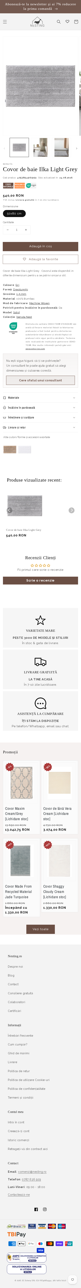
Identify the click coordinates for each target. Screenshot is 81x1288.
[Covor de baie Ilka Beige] (10, 457)
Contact (13, 984)
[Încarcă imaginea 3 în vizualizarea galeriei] (61, 147)
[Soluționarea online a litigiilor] (26, 1273)
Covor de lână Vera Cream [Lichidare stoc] (57, 813)
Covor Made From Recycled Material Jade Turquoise (18, 891)
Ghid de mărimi (18, 1053)
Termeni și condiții (20, 1097)
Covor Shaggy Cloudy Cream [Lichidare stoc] (54, 891)
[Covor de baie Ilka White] (24, 457)
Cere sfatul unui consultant (40, 380)
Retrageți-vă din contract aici (28, 1149)
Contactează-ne (19, 1194)
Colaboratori (16, 1002)
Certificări (14, 1011)
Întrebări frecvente (20, 1035)
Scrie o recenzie (40, 580)
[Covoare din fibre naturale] (8, 187)
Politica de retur (19, 1071)
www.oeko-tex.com (35, 349)
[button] (5, 21)
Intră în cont (16, 1122)
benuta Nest (24, 316)
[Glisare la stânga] (4, 148)
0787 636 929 (31, 1179)
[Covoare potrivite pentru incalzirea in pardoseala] (19, 187)
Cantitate (8, 222)
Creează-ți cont (18, 1131)
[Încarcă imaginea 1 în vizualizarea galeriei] (19, 147)
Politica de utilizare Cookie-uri (29, 1080)
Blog (11, 975)
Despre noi (15, 966)
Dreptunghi (20, 289)
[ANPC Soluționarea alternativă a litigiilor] (26, 1261)
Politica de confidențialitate (26, 1088)
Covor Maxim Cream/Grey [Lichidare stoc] (16, 813)
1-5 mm (21, 294)
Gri (17, 285)
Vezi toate (41, 929)
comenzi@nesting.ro (32, 1171)
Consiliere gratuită (20, 993)
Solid (16, 312)
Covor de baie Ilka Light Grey (23, 529)
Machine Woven (39, 303)
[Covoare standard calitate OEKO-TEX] (31, 187)
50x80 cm (14, 213)
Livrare (12, 1062)
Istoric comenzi (18, 1140)
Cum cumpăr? (18, 1044)
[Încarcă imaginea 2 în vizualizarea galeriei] (40, 147)
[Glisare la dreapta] (76, 148)
